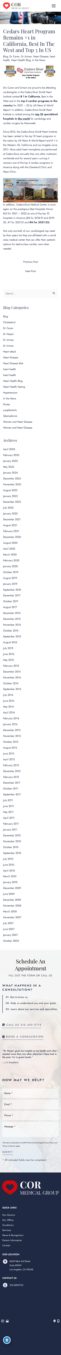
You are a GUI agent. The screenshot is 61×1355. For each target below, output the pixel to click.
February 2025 (11, 455)
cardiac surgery (11, 123)
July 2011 (8, 800)
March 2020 (10, 554)
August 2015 (10, 642)
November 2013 (12, 736)
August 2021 (10, 525)
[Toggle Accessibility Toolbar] (7, 1340)
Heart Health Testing (14, 387)
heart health (9, 369)
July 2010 (8, 859)
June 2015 (8, 654)
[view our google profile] (7, 1321)
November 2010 (12, 841)
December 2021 (11, 519)
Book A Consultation (24, 1036)
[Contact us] (54, 1321)
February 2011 (11, 824)
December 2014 (12, 671)
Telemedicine (10, 416)
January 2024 (10, 472)
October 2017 (10, 601)
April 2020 (9, 549)
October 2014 (10, 683)
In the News (38, 60)
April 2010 (9, 870)
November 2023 (12, 484)
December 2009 (12, 888)
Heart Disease (40, 56)
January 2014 (10, 724)
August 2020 (10, 543)
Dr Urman (26, 56)
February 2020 (11, 560)
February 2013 (11, 765)
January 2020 (10, 566)
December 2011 (11, 783)
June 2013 (8, 753)
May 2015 (8, 660)
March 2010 (9, 876)
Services (6, 1230)
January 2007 (10, 935)
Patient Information (12, 1240)
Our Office (8, 1220)
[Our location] (58, 1321)
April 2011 (8, 818)
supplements (10, 410)
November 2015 (12, 625)
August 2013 (10, 748)
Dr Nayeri (8, 334)
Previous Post (30, 262)
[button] (21, 1025)
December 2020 (12, 537)
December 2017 (11, 595)
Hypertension (10, 392)
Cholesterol (9, 322)
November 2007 (12, 917)
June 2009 (9, 894)
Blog (5, 56)
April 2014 (9, 712)
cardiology (40, 119)
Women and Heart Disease (17, 422)
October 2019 (10, 572)
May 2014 (8, 706)
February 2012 (11, 777)
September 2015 (12, 636)
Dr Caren (15, 56)
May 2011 (8, 812)
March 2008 (10, 911)
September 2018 (12, 590)
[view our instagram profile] (3, 1321)
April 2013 (9, 759)
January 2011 (10, 829)
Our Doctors (8, 1215)
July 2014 (8, 695)
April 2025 (9, 449)
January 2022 (10, 513)
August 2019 (10, 578)
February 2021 (11, 531)
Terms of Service (8, 1146)
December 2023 (12, 478)
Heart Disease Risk (13, 363)
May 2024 (8, 467)
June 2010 (8, 865)
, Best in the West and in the (30, 101)
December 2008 (12, 900)
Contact (6, 1245)
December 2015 (11, 619)
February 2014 (11, 718)
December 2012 (11, 771)
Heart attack (9, 351)
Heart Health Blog (21, 60)
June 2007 (9, 929)
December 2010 (12, 835)
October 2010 (10, 847)
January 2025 (10, 461)
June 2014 (8, 701)
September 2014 (12, 689)
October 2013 (10, 742)
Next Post (30, 271)
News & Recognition (12, 1235)
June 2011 (8, 806)
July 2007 (8, 923)
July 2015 (8, 648)
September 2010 (12, 853)
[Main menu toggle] (53, 6)
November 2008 (12, 905)
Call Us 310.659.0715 (23, 1025)
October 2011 (10, 788)
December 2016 (11, 613)
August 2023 (10, 490)
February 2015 (11, 666)
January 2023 (10, 496)
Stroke (6, 404)
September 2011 (12, 794)
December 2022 (12, 502)
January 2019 (10, 584)
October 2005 (11, 941)
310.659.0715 (16, 1285)
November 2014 (12, 677)
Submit (7, 1152)
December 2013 (11, 730)
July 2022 (8, 507)
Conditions (8, 1225)
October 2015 (10, 630)
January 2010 (10, 882)
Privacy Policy (48, 1142)
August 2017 (10, 607)
